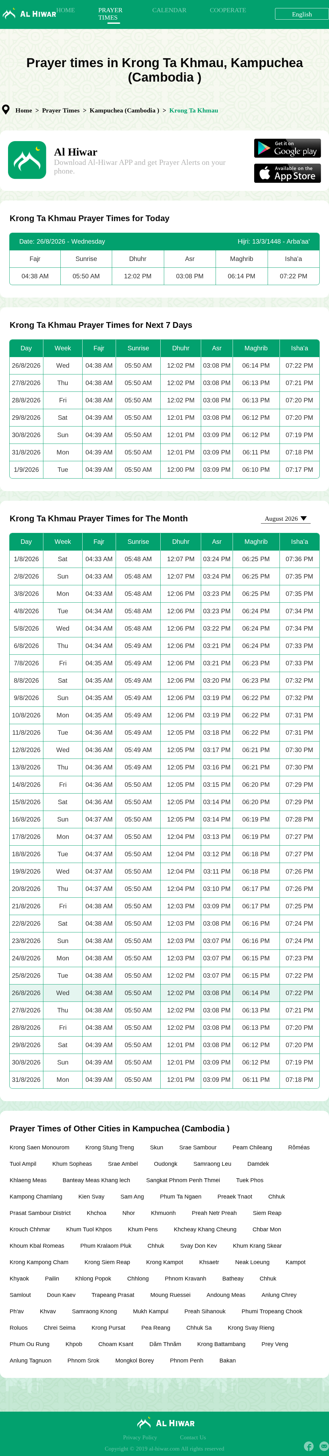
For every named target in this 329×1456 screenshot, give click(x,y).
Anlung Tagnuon (30, 1360)
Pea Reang (155, 1328)
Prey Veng (275, 1344)
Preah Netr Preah (214, 1213)
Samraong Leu (212, 1164)
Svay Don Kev (198, 1246)
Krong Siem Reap (107, 1262)
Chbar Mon (267, 1229)
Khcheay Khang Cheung (205, 1229)
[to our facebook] (309, 1446)
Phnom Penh (186, 1360)
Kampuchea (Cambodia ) (124, 110)
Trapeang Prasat (113, 1295)
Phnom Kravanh (185, 1278)
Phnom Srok (83, 1360)
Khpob (74, 1344)
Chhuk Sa (199, 1328)
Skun (156, 1147)
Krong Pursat (108, 1328)
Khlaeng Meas (28, 1180)
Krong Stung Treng (109, 1147)
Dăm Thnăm (165, 1344)
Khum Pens (143, 1229)
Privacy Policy (140, 1437)
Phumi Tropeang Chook (272, 1311)
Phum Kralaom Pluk (105, 1246)
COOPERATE (228, 9)
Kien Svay (91, 1196)
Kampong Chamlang (36, 1196)
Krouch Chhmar (30, 1229)
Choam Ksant (115, 1344)
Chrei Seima (60, 1328)
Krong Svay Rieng (251, 1328)
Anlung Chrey (279, 1295)
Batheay (233, 1278)
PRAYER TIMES (110, 13)
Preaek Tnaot (235, 1196)
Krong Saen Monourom (39, 1147)
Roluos (19, 1328)
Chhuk (276, 1196)
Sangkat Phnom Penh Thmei (183, 1180)
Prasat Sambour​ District (40, 1213)
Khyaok (19, 1278)
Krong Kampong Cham (39, 1262)
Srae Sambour (198, 1147)
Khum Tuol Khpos (89, 1229)
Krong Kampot (164, 1262)
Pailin (52, 1278)
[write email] (324, 1446)
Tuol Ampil (23, 1164)
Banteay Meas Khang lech (96, 1180)
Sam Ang (132, 1196)
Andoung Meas (226, 1295)
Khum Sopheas (72, 1164)
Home (23, 110)
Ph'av (17, 1311)
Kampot (296, 1262)
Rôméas (299, 1147)
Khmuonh (163, 1213)
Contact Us (193, 1437)
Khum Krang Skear (257, 1246)
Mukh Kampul (150, 1311)
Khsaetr (209, 1262)
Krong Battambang (221, 1344)
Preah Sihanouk (205, 1311)
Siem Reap (267, 1213)
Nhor (128, 1213)
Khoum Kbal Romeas (37, 1246)
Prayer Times (61, 110)
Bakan (227, 1360)
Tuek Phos (249, 1180)
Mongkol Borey (134, 1360)
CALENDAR (169, 9)
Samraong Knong (94, 1311)
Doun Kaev (61, 1295)
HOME (65, 9)
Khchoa (96, 1213)
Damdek (258, 1164)
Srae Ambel (123, 1164)
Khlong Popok (93, 1278)
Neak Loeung (252, 1262)
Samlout (20, 1295)
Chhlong (138, 1278)
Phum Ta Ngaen (180, 1196)
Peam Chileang (252, 1147)
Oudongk (165, 1164)
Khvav (48, 1311)
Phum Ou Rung (29, 1344)
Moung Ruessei (170, 1295)
